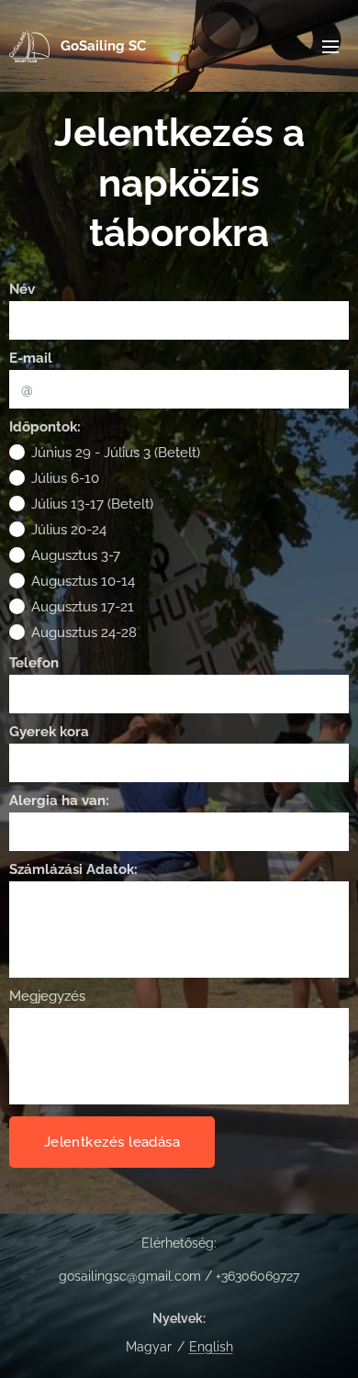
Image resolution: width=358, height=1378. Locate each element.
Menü (330, 46)
